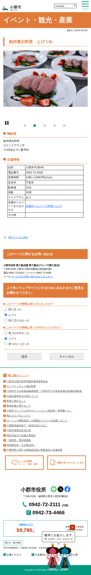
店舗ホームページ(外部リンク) (44, 206)
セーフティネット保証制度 (21, 386)
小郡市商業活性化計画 (19, 430)
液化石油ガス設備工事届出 (21, 435)
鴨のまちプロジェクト (19, 415)
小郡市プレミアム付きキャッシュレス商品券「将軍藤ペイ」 (39, 410)
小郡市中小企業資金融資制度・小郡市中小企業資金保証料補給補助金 (44, 391)
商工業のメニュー (18, 375)
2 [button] (35, 126)
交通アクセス (14, 554)
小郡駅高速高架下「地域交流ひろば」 (27, 425)
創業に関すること (16, 401)
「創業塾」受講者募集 (19, 440)
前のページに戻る (18, 237)
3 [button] (45, 126)
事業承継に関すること (19, 405)
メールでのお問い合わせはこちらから (32, 276)
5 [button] (65, 126)
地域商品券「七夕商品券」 (21, 445)
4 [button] (55, 126)
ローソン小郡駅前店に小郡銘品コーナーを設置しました (37, 420)
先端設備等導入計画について (22, 396)
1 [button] (26, 126)
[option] (45, 79)
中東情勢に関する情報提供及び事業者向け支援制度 (35, 450)
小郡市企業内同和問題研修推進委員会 (27, 381)
